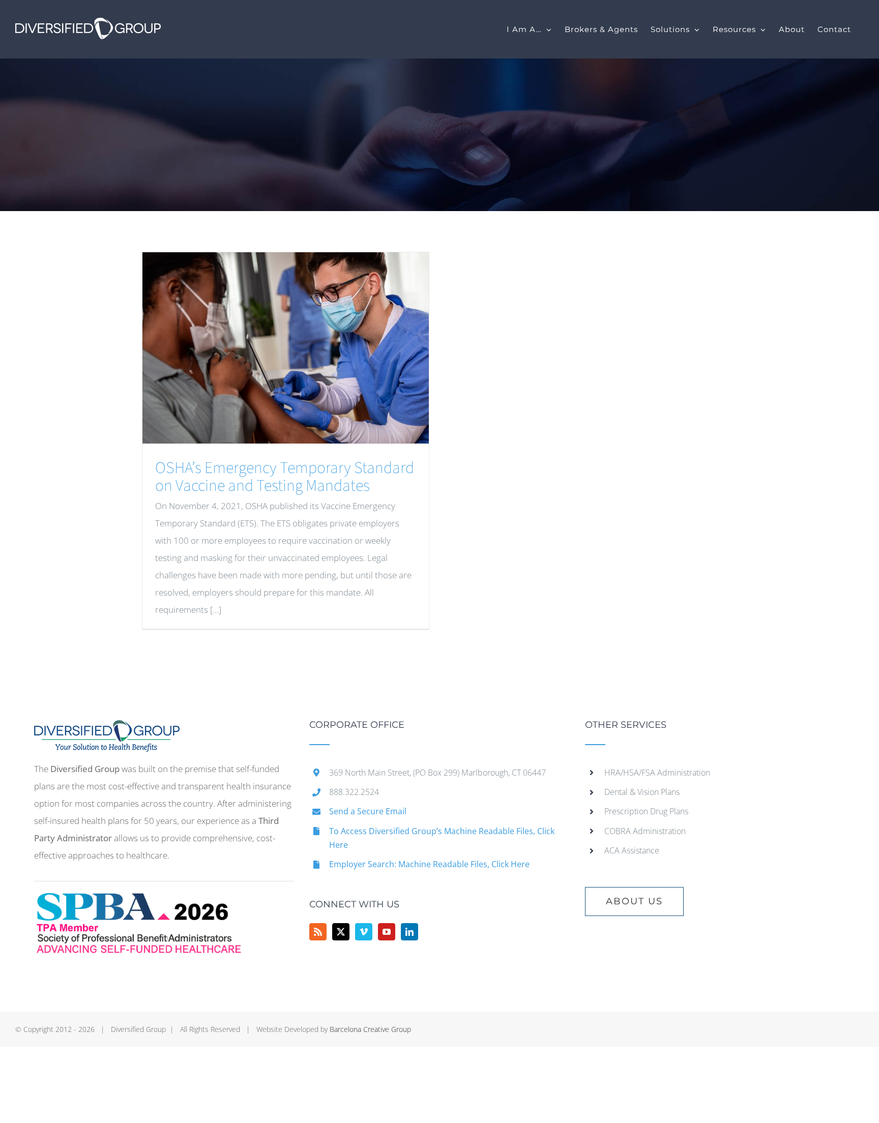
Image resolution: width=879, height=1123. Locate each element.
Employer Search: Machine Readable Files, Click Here (429, 864)
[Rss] (318, 931)
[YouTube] (386, 931)
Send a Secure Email (367, 811)
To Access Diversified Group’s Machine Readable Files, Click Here (441, 837)
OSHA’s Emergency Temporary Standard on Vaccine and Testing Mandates (284, 476)
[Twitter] (340, 931)
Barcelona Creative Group (370, 1029)
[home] (107, 728)
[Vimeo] (363, 931)
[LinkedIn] (409, 931)
